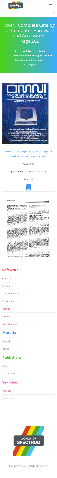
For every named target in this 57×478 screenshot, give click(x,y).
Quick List (7, 278)
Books (42, 50)
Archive (27, 50)
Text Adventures (11, 293)
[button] (53, 12)
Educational (8, 301)
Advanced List (9, 373)
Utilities (6, 308)
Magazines (8, 341)
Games (6, 285)
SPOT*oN (7, 398)
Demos (6, 316)
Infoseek (6, 390)
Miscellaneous (9, 323)
